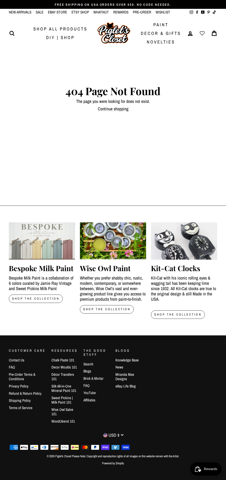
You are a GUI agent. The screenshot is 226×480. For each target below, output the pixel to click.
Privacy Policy (18, 386)
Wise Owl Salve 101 (62, 411)
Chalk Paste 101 (62, 360)
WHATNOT (101, 12)
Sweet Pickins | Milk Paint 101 (62, 400)
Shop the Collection (178, 314)
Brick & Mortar (93, 378)
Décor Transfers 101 (62, 376)
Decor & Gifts (161, 33)
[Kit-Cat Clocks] (184, 241)
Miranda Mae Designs (124, 376)
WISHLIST (163, 12)
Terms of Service (20, 407)
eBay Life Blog (125, 386)
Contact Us (16, 360)
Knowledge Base (127, 360)
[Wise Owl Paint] (113, 241)
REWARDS (120, 12)
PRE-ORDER (142, 12)
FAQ (12, 367)
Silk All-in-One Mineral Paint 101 (63, 388)
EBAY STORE (57, 12)
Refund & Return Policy (25, 393)
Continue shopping (113, 109)
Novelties (161, 42)
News (119, 367)
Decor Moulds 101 (64, 367)
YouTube (89, 392)
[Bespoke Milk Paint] (42, 241)
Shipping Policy (20, 400)
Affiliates (89, 400)
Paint (160, 25)
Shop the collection (106, 309)
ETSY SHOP (80, 12)
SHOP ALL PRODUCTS (60, 29)
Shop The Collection (35, 298)
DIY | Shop (60, 37)
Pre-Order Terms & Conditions (22, 376)
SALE (39, 12)
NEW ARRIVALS (20, 12)
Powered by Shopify (113, 463)
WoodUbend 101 (63, 421)
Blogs (87, 371)
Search (88, 364)
